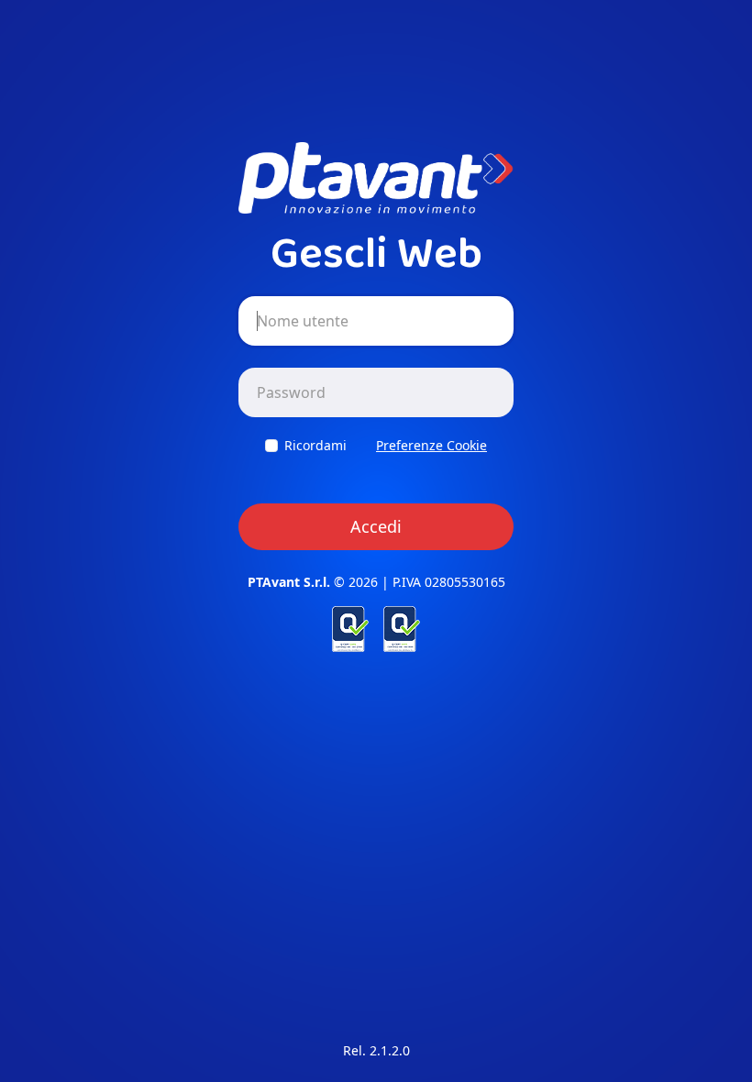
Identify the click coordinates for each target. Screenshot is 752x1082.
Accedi (376, 526)
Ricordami (315, 445)
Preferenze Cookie (431, 445)
